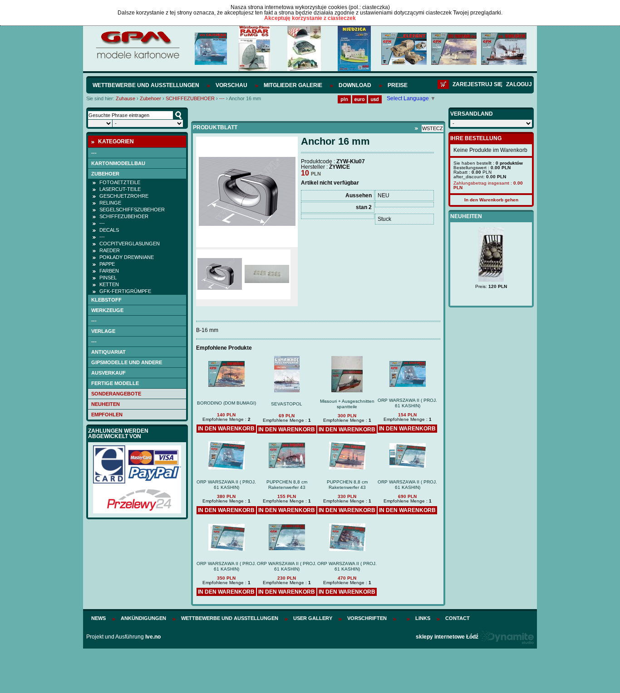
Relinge (110, 202)
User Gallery (312, 618)
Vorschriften (367, 618)
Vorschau (231, 85)
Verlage (103, 331)
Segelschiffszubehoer (132, 209)
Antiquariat (108, 352)
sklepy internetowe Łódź (447, 637)
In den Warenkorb (226, 428)
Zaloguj (519, 84)
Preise (398, 85)
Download (355, 85)
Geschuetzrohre (123, 196)
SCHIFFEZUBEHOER (190, 98)
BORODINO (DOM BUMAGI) (226, 402)
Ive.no (153, 637)
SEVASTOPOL (286, 403)
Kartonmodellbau (118, 163)
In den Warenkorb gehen (491, 199)
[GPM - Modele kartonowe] (137, 58)
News (98, 618)
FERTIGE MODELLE (115, 383)
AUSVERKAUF (108, 373)
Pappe (107, 264)
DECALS (109, 230)
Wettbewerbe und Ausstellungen (146, 85)
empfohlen (107, 414)
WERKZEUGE (107, 310)
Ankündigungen (143, 618)
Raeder (109, 250)
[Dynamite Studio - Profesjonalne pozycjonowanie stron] (507, 637)
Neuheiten (105, 404)
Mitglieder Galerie (293, 85)
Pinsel (108, 277)
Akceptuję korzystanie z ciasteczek (310, 18)
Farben (109, 270)
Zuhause (125, 98)
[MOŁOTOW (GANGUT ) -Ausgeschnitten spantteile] (499, 273)
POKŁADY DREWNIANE (126, 257)
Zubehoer (150, 98)
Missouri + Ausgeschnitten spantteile (347, 404)
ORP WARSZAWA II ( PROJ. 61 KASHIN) (407, 403)
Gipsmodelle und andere (126, 362)
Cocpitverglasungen (129, 243)
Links (422, 618)
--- (222, 98)
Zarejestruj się (477, 84)
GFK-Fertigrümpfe (125, 291)
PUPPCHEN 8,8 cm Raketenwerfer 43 (286, 484)
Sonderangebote (116, 393)
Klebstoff (106, 300)
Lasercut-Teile (120, 189)
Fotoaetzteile (119, 182)
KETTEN (109, 284)
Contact (457, 618)
